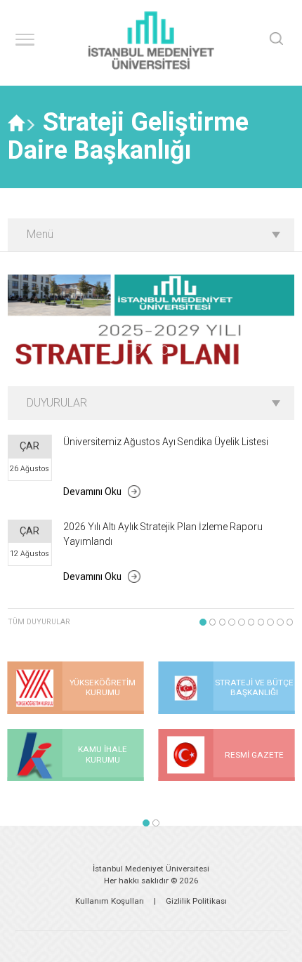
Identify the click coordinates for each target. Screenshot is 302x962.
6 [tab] (251, 622)
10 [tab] (290, 622)
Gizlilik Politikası (196, 901)
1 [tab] (138, 350)
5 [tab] (241, 622)
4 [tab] (231, 622)
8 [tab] (270, 622)
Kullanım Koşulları (109, 901)
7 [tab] (261, 622)
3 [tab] (164, 350)
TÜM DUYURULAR (39, 621)
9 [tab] (280, 622)
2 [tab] (151, 350)
